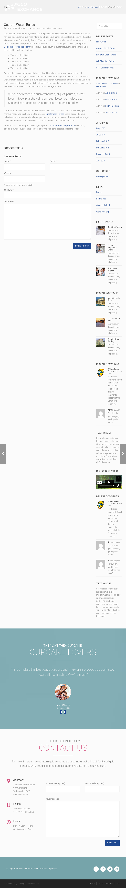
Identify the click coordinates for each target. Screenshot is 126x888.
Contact (117, 6)
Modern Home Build (114, 299)
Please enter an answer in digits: (19, 185)
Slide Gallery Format (105, 68)
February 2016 (102, 148)
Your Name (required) (55, 783)
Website (7, 173)
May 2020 (100, 128)
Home (80, 6)
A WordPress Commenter (107, 83)
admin (25, 28)
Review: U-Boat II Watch (106, 55)
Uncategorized (40, 28)
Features (104, 6)
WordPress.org (102, 212)
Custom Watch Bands (105, 48)
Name (7, 161)
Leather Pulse (110, 99)
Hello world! (101, 42)
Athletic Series (111, 93)
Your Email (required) (94, 783)
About (91, 6)
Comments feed (103, 205)
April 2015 (100, 161)
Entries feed (101, 199)
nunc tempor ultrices (54, 114)
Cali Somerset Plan (114, 319)
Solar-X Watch (111, 112)
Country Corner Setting (114, 340)
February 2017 (102, 141)
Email (53, 161)
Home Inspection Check (112, 247)
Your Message (52, 799)
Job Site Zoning (115, 227)
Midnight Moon (112, 106)
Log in (99, 192)
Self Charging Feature (105, 61)
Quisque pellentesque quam (17, 47)
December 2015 (103, 154)
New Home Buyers (112, 269)
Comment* (9, 201)
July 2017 (100, 135)
